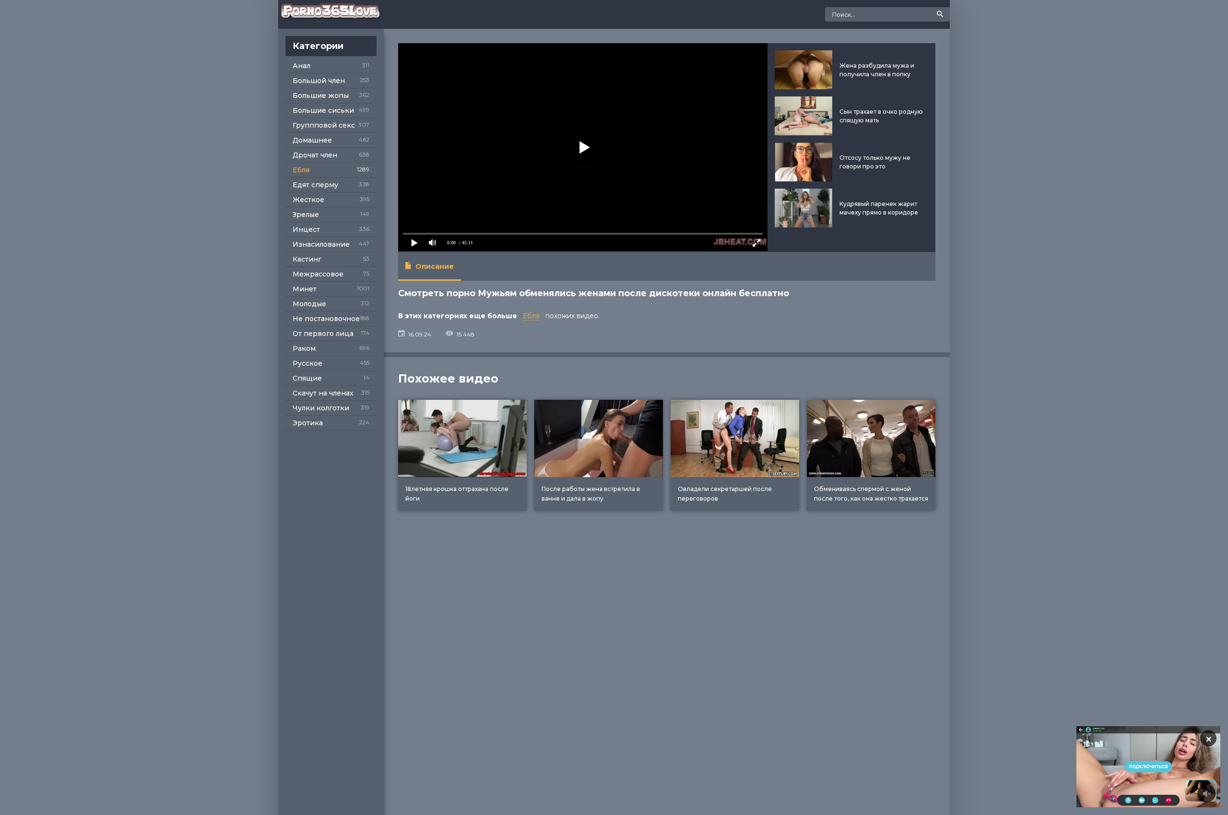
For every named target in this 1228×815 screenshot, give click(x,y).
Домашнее (312, 140)
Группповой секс (324, 125)
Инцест (306, 229)
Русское (307, 363)
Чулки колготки (321, 408)
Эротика (308, 423)
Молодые (309, 304)
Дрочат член (315, 155)
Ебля (301, 170)
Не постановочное (326, 318)
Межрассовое (318, 274)
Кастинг (307, 259)
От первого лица (323, 333)
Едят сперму (315, 184)
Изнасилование (321, 244)
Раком (304, 348)
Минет (305, 289)
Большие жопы (321, 95)
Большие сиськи (323, 110)
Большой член (319, 80)
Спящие (307, 378)
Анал (301, 65)
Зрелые (306, 214)
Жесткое (308, 199)
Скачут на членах (323, 393)
